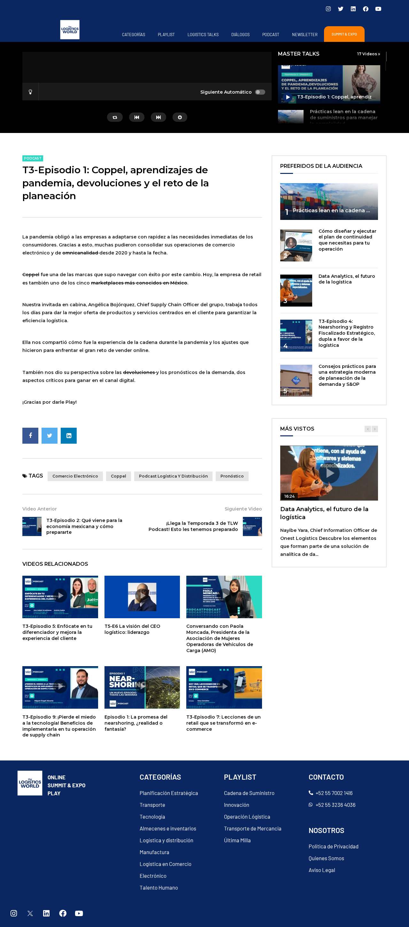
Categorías (133, 34)
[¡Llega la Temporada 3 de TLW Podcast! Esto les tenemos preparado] (252, 526)
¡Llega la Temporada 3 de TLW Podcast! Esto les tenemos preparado (193, 526)
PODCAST (270, 34)
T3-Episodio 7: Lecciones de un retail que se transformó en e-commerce (223, 723)
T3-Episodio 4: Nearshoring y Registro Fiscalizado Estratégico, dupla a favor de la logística (347, 333)
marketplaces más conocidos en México (139, 283)
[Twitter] (340, 8)
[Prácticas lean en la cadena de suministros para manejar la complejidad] (291, 123)
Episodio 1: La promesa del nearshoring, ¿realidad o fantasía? (135, 723)
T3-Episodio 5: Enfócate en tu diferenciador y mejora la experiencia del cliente (57, 632)
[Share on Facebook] (30, 436)
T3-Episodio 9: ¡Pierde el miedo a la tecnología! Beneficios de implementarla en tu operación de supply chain (59, 726)
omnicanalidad (80, 253)
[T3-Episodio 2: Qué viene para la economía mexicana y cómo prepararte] (32, 526)
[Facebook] (365, 8)
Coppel (30, 274)
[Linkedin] (353, 8)
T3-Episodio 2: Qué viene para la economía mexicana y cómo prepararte (84, 526)
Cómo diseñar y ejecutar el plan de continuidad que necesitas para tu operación (347, 240)
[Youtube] (378, 8)
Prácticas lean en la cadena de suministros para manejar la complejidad (344, 118)
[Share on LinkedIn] (69, 436)
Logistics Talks (203, 34)
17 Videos (367, 53)
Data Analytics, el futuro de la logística (347, 279)
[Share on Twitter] (50, 436)
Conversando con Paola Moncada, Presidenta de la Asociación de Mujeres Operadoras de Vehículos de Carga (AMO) (219, 638)
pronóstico (232, 476)
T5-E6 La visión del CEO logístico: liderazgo (132, 629)
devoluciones (139, 372)
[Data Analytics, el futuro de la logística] (296, 291)
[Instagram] (328, 8)
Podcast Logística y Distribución (173, 476)
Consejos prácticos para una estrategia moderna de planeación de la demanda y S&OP (347, 375)
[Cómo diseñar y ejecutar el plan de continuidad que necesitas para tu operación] (296, 245)
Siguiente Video (243, 509)
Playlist (166, 34)
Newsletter (305, 34)
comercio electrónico (75, 476)
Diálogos (240, 34)
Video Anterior (39, 509)
